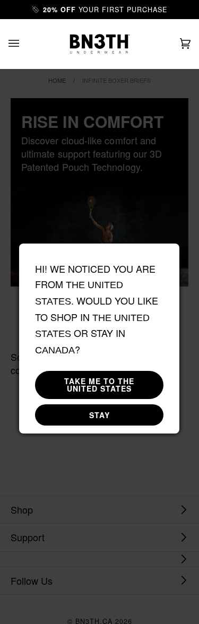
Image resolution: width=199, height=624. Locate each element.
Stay (99, 415)
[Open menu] (24, 43)
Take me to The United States (99, 385)
